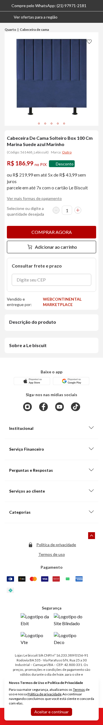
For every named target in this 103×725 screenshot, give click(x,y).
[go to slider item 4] (64, 123)
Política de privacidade (56, 544)
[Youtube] (59, 407)
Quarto (10, 29)
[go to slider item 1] (45, 123)
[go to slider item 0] (39, 123)
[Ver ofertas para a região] (96, 17)
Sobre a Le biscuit (28, 345)
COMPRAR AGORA (51, 232)
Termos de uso (51, 554)
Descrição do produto (32, 322)
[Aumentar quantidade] (77, 210)
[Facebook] (43, 407)
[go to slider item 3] (58, 123)
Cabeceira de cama (34, 29)
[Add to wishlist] (89, 41)
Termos (79, 689)
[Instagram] (27, 407)
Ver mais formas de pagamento (34, 198)
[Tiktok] (75, 407)
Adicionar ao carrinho (56, 247)
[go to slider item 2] (51, 123)
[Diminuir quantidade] (56, 210)
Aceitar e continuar (51, 711)
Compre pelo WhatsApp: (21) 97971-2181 (48, 5)
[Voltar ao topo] (91, 535)
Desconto (65, 163)
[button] (31, 17)
